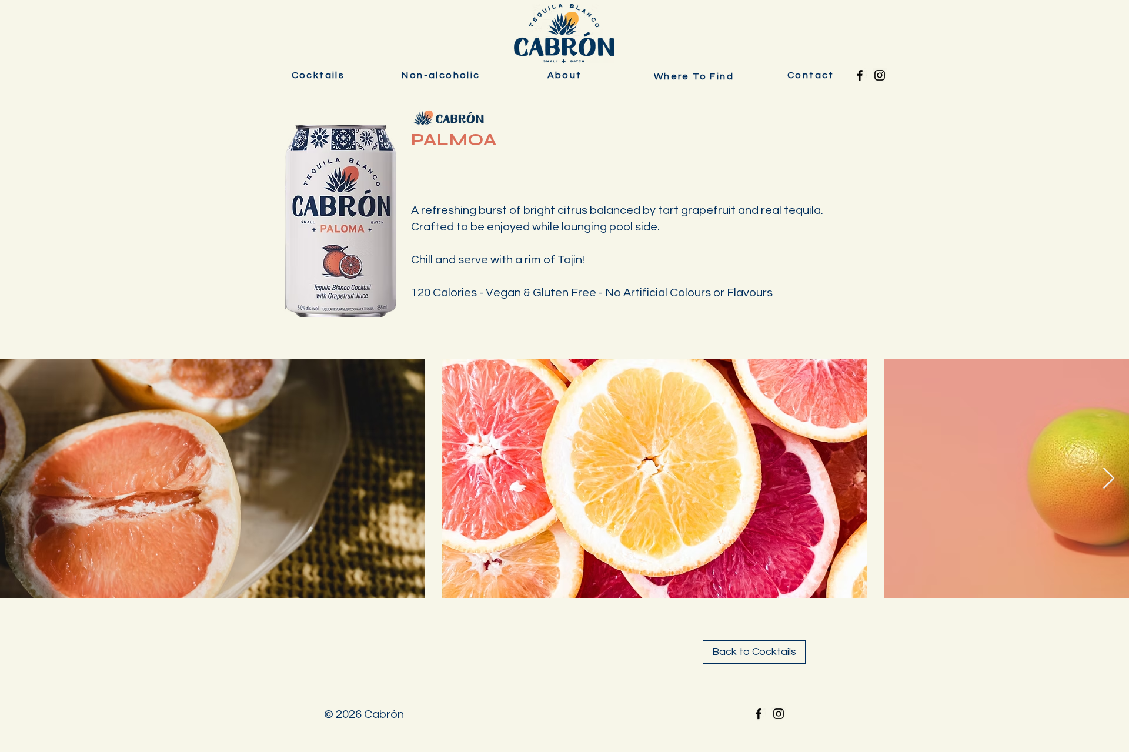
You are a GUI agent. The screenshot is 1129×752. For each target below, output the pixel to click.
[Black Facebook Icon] (860, 75)
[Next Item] (1108, 478)
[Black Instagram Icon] (880, 75)
